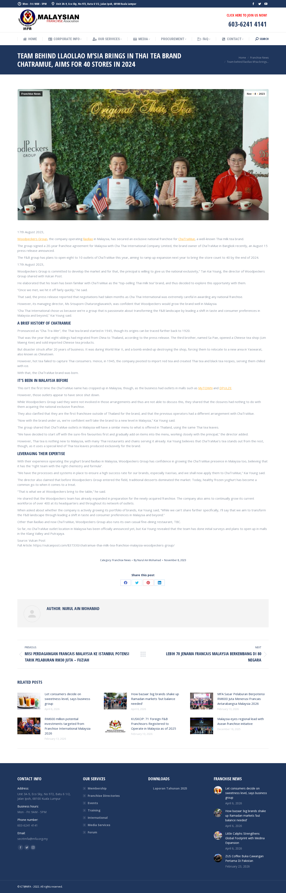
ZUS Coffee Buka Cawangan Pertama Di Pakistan (244, 858)
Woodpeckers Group (32, 239)
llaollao (88, 239)
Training (94, 810)
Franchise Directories (104, 796)
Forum (92, 832)
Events (93, 803)
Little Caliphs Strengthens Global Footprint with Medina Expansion (245, 838)
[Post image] (28, 701)
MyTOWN (205, 388)
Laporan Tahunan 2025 (170, 788)
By (147, 560)
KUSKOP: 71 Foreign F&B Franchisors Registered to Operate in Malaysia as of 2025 (153, 724)
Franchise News (31, 93)
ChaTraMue (186, 239)
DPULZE (225, 388)
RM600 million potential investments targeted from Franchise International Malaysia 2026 (67, 726)
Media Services (99, 825)
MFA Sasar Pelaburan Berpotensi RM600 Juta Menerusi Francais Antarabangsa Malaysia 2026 (241, 699)
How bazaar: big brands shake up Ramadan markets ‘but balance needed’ (155, 699)
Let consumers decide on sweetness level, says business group (67, 699)
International (98, 818)
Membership (97, 788)
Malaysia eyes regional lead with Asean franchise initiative (240, 721)
